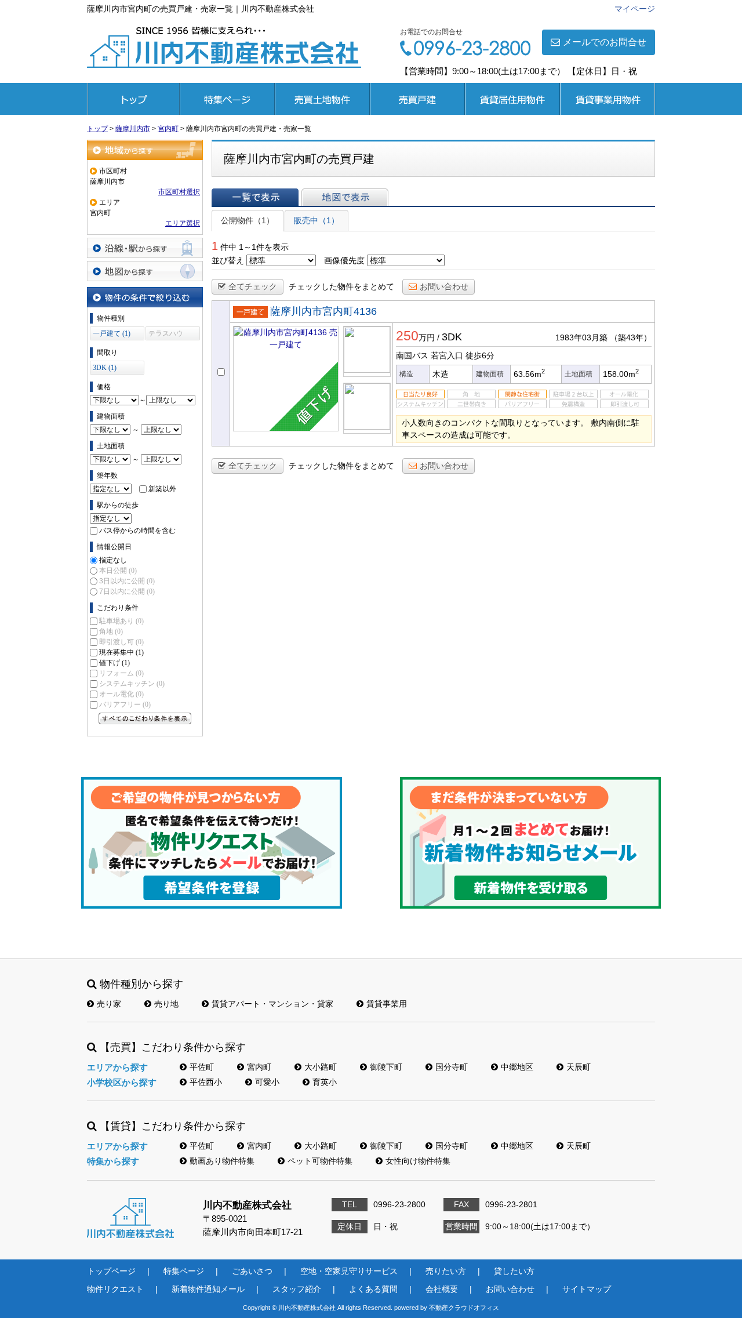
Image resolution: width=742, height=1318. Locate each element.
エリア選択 (182, 223)
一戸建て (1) (111, 333)
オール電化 (121, 694)
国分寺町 (451, 1067)
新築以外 (162, 489)
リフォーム (121, 673)
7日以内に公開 (127, 591)
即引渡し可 (121, 642)
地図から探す (145, 271)
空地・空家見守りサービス (349, 1271)
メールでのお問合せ (604, 42)
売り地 (166, 1003)
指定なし (113, 560)
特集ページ (227, 99)
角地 (111, 631)
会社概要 (441, 1289)
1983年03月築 (581, 337)
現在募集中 (121, 652)
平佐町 (202, 1067)
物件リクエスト (115, 1289)
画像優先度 (344, 260)
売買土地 (322, 99)
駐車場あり (121, 621)
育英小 (324, 1082)
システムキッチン (132, 684)
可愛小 (267, 1082)
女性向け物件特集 (417, 1160)
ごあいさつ (252, 1271)
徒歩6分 (479, 355)
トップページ (133, 99)
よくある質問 (373, 1289)
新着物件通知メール (208, 1289)
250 (407, 335)
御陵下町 (386, 1067)
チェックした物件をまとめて (341, 286)
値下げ (114, 663)
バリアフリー (125, 704)
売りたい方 (445, 1271)
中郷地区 (517, 1067)
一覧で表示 (255, 197)
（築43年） (631, 337)
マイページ (634, 8)
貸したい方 (514, 1271)
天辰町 (578, 1067)
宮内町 (259, 1067)
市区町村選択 (179, 192)
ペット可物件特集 (320, 1160)
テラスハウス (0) (165, 334)
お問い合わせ (444, 286)
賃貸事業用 (607, 99)
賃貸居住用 (512, 99)
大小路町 (320, 1067)
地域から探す (145, 150)
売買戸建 (417, 99)
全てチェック (252, 286)
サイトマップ (586, 1289)
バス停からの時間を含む (137, 531)
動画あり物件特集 (222, 1160)
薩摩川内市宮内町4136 (323, 311)
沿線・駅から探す (145, 248)
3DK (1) (105, 368)
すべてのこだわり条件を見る (145, 718)
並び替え (228, 260)
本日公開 (118, 571)
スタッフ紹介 (296, 1289)
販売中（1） (316, 220)
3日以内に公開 (127, 581)
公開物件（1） (247, 220)
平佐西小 (206, 1082)
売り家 (109, 1003)
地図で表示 (344, 197)
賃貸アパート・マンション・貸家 (272, 1003)
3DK (452, 337)
